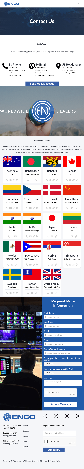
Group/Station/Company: (55, 349)
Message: (48, 378)
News (25, 441)
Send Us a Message (42, 83)
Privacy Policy (55, 461)
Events (25, 447)
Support (26, 431)
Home (25, 426)
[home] (11, 3)
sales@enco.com (9, 436)
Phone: (47, 340)
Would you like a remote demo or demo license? (62, 359)
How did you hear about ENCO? (58, 369)
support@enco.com (10, 444)
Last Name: (49, 322)
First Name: (49, 313)
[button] (78, 3)
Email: (47, 331)
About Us (26, 436)
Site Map (43, 461)
